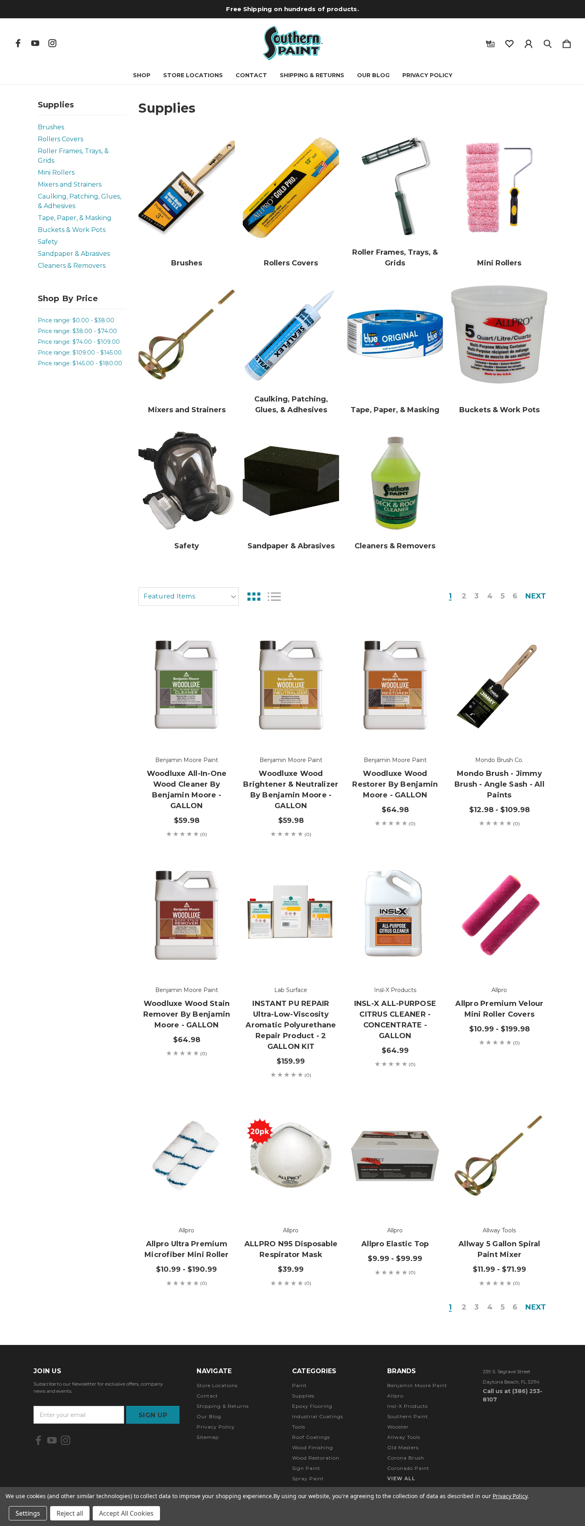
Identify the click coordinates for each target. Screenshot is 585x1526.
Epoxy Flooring (312, 1406)
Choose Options (499, 723)
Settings (28, 1513)
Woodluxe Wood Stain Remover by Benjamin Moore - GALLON (186, 1014)
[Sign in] (528, 42)
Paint (299, 1385)
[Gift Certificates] (490, 42)
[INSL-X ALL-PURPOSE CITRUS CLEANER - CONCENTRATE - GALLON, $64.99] (395, 915)
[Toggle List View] (274, 597)
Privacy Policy (427, 75)
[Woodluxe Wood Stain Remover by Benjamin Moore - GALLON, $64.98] (186, 915)
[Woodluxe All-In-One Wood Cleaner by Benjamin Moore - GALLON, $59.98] (186, 685)
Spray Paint (308, 1478)
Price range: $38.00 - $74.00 (77, 331)
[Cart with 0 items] (566, 42)
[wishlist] (509, 42)
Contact (251, 75)
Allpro (395, 1396)
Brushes (51, 127)
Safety (48, 242)
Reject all (70, 1513)
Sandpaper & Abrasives (74, 253)
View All (401, 1478)
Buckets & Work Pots (71, 230)
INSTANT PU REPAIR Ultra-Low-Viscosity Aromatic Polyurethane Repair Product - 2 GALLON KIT (291, 1025)
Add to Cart (187, 723)
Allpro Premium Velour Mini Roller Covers (499, 1009)
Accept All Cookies (126, 1513)
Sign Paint (306, 1468)
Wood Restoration (315, 1458)
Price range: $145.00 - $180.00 (80, 363)
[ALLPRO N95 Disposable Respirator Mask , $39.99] (291, 1155)
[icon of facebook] (18, 43)
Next (535, 596)
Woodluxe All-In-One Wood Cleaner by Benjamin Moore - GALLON (187, 789)
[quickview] (218, 681)
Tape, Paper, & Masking (74, 218)
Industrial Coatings (317, 1416)
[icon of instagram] (52, 43)
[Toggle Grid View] (254, 597)
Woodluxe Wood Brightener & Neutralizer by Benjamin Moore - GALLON (290, 789)
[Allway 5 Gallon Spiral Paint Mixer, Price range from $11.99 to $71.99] (499, 1155)
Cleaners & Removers (71, 265)
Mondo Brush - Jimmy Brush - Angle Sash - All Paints (499, 784)
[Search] (547, 42)
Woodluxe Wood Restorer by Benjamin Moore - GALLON (395, 784)
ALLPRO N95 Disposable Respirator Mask (290, 1249)
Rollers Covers (60, 139)
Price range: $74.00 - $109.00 (79, 341)
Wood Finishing (312, 1447)
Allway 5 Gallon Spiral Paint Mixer (499, 1249)
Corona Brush (405, 1458)
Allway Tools (403, 1437)
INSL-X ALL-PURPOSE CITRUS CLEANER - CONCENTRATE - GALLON (395, 1019)
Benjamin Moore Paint (417, 1385)
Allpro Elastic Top (395, 1244)
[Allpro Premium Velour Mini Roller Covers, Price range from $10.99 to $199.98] (499, 915)
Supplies (303, 1396)
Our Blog (373, 75)
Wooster (398, 1427)
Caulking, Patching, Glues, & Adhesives (79, 201)
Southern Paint (407, 1416)
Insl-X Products (407, 1406)
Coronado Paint (408, 1468)
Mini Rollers (56, 172)
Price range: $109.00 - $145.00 (80, 352)
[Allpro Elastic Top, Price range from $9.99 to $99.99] (395, 1155)
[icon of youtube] (35, 43)
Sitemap (208, 1437)
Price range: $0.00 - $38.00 (76, 320)
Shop (141, 75)
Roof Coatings (311, 1437)
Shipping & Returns (312, 75)
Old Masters (403, 1447)
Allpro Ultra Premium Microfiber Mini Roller (186, 1249)
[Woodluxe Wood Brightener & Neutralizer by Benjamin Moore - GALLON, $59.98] (291, 685)
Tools (298, 1427)
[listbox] (188, 596)
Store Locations (193, 75)
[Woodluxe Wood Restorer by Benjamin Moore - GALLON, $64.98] (395, 685)
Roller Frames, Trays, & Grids (73, 155)
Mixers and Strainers (69, 184)
